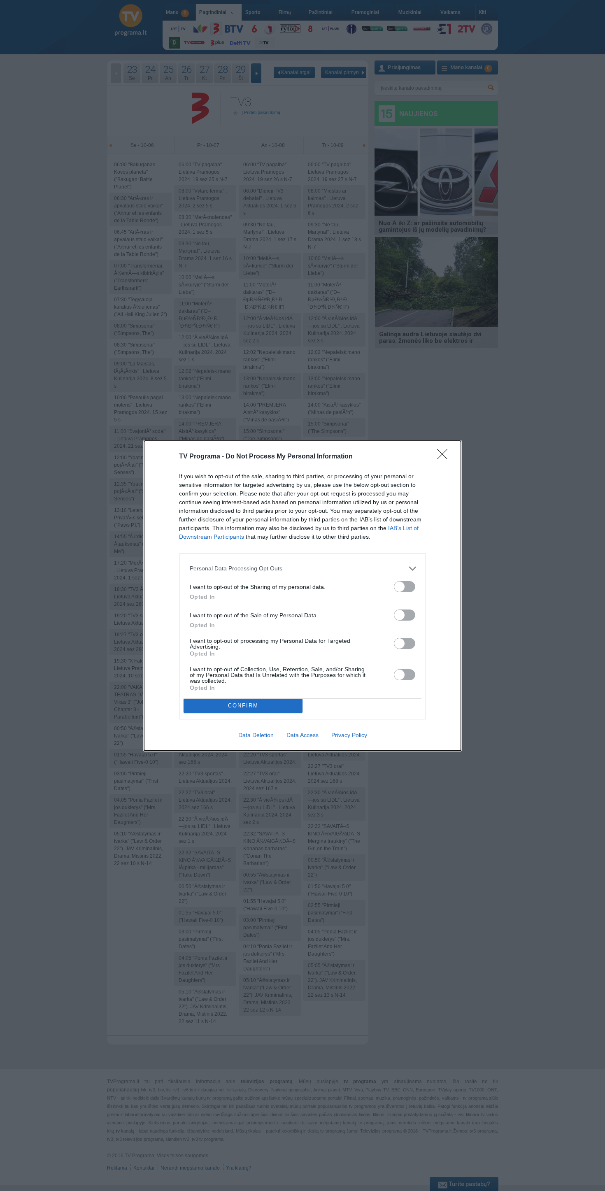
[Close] (445, 457)
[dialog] (302, 596)
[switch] (404, 586)
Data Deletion (256, 735)
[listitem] (302, 568)
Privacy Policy (349, 735)
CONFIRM (243, 706)
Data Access (302, 735)
